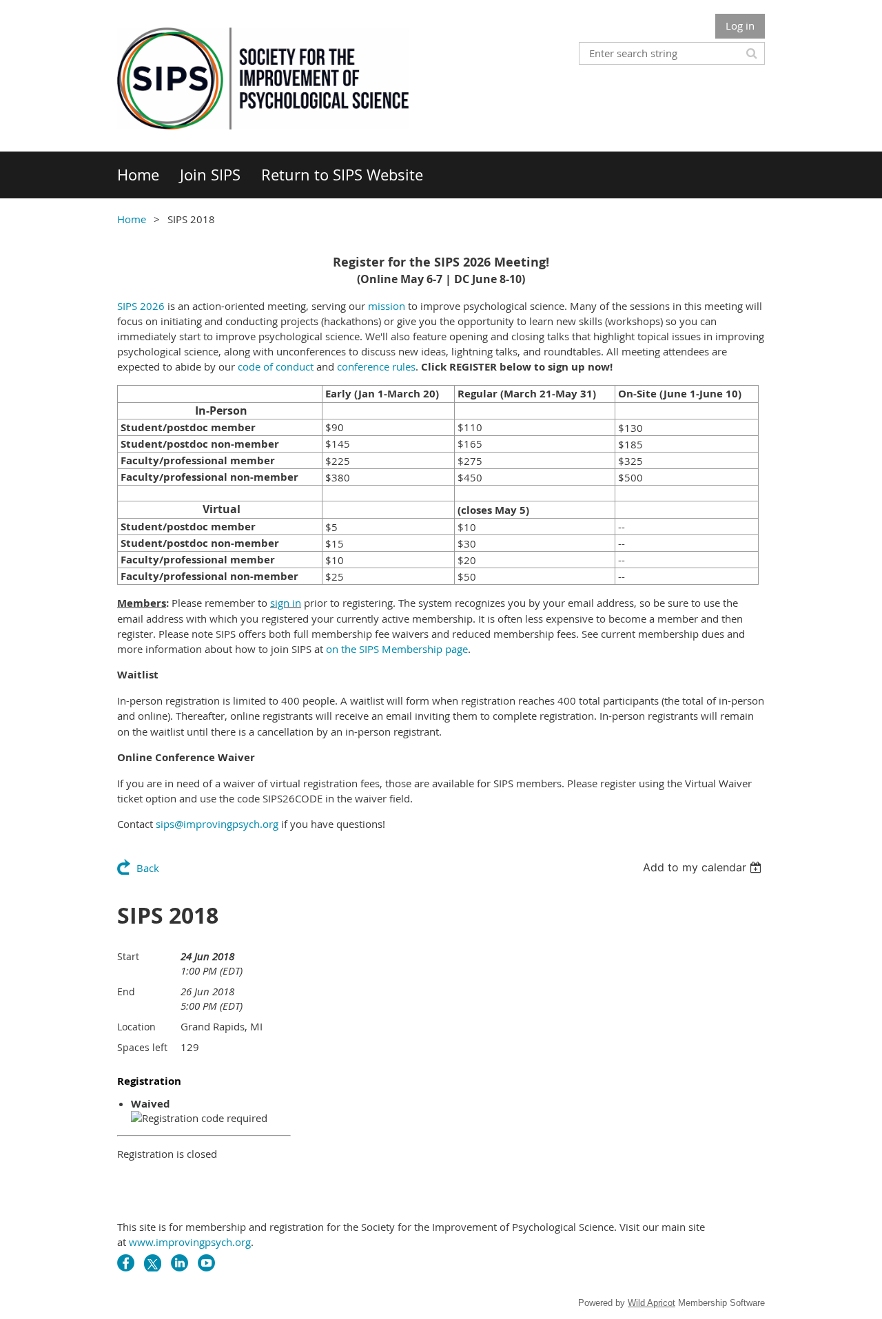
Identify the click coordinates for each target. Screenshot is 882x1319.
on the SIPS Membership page (397, 649)
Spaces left (142, 1047)
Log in (740, 25)
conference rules (376, 366)
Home (131, 219)
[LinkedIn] (179, 1262)
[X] (152, 1262)
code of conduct (276, 366)
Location (136, 1026)
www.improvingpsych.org (190, 1242)
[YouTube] (206, 1262)
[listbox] (704, 867)
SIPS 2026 (141, 306)
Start (128, 956)
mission (386, 306)
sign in (285, 603)
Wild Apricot (651, 1303)
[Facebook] (125, 1262)
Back (147, 868)
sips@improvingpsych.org (217, 824)
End (126, 991)
